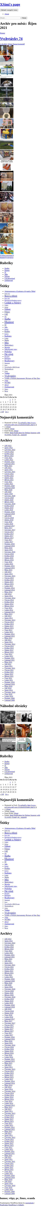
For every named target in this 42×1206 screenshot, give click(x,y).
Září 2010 (7, 688)
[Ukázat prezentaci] (7, 255)
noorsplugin (29, 1203)
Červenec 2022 (9, 450)
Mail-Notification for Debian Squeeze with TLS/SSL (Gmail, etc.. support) (22, 434)
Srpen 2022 (8, 448)
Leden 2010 (8, 696)
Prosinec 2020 (9, 486)
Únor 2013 (8, 630)
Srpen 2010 (8, 690)
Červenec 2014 (9, 598)
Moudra (7, 347)
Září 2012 (7, 640)
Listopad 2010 (9, 684)
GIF (6, 314)
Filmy (7, 312)
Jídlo (6, 327)
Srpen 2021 (8, 470)
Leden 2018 (8, 524)
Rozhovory (9, 360)
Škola (6, 391)
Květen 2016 (9, 556)
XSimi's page (10, 4)
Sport (5, 365)
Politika (8, 351)
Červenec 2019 (9, 504)
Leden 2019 (8, 510)
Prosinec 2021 (9, 462)
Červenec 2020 (9, 496)
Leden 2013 (8, 632)
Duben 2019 (8, 508)
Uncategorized (9, 278)
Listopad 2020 (9, 488)
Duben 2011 (8, 674)
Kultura (7, 336)
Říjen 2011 (8, 662)
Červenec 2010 (9, 692)
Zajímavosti (8, 280)
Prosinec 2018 (9, 512)
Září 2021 (7, 468)
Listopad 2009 (9, 700)
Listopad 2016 (9, 546)
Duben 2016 (8, 558)
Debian (6, 307)
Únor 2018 (8, 522)
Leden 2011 (8, 680)
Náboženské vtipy (10, 349)
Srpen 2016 (8, 550)
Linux (6, 338)
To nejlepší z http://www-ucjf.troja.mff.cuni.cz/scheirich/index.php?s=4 (20, 424)
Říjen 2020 (8, 490)
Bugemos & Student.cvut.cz (12, 300)
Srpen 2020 (8, 494)
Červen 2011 (9, 670)
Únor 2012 (8, 654)
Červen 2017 (9, 532)
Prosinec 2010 (9, 682)
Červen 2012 (9, 646)
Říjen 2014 (8, 592)
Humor (2, 33)
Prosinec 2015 (9, 566)
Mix (6, 342)
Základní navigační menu (9, 10)
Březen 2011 (8, 676)
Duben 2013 (8, 626)
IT (5, 272)
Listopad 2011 (9, 660)
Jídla (6, 274)
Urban (6, 371)
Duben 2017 (8, 536)
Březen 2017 (9, 538)
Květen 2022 (9, 454)
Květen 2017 (9, 534)
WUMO (7, 383)
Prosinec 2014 (9, 588)
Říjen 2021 (8, 466)
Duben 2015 (8, 582)
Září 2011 (7, 664)
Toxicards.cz (8, 369)
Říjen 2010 (8, 686)
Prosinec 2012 (9, 634)
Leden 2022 (8, 460)
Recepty (7, 356)
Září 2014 (7, 594)
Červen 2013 (9, 622)
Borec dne (7, 298)
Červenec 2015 (9, 576)
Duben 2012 (8, 650)
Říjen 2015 (8, 570)
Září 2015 (7, 572)
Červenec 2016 (9, 552)
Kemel (6, 329)
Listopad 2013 (9, 612)
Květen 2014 (9, 602)
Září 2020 (7, 492)
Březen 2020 (9, 502)
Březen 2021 (9, 480)
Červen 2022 (9, 452)
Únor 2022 (8, 458)
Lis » (7, 412)
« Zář (2, 412)
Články (6, 389)
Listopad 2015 (9, 568)
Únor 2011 (8, 678)
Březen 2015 (9, 584)
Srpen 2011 (8, 666)
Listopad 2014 (9, 590)
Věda (6, 380)
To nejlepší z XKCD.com (11, 367)
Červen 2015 (9, 578)
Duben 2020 (8, 500)
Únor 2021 (8, 482)
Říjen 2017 (8, 528)
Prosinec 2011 (9, 658)
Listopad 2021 (9, 464)
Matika (6, 340)
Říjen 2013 (8, 614)
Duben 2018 (8, 520)
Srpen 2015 (8, 574)
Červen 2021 (9, 474)
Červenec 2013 (9, 620)
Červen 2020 (9, 498)
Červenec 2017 (9, 530)
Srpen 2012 (8, 642)
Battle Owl (7, 293)
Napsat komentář (19, 44)
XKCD (6, 385)
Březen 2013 (9, 628)
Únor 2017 (8, 540)
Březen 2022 (9, 456)
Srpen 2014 (8, 596)
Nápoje (7, 276)
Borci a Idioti (10, 296)
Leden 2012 (8, 656)
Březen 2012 (9, 652)
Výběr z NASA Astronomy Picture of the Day (22, 378)
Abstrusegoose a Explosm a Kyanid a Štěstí (19, 291)
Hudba (6, 268)
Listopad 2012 (9, 636)
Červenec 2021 (9, 472)
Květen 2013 (9, 624)
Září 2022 (7, 446)
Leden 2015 (8, 586)
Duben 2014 (8, 604)
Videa (6, 373)
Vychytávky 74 (11, 39)
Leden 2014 (8, 610)
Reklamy (7, 358)
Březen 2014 (9, 606)
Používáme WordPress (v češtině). (12, 1205)
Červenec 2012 (9, 644)
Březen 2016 (9, 560)
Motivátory (8, 345)
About (6, 14)
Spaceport (7, 363)
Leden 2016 (8, 564)
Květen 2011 (9, 672)
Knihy (7, 331)
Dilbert (7, 309)
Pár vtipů (8, 354)
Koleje (6, 334)
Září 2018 (7, 516)
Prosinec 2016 (9, 544)
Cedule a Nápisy (12, 302)
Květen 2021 (9, 476)
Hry (5, 316)
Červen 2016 (9, 554)
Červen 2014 (9, 600)
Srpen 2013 (8, 618)
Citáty (6, 305)
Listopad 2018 (9, 514)
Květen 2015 (9, 580)
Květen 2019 (9, 506)
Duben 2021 (8, 478)
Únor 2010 (8, 694)
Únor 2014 (8, 608)
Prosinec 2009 (9, 698)
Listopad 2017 (9, 526)
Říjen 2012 (8, 638)
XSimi (10, 44)
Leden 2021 (8, 484)
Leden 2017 (8, 542)
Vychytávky (9, 257)
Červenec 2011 (9, 668)
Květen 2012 (9, 648)
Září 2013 (7, 616)
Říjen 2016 (8, 548)
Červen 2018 (9, 518)
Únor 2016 (8, 562)
